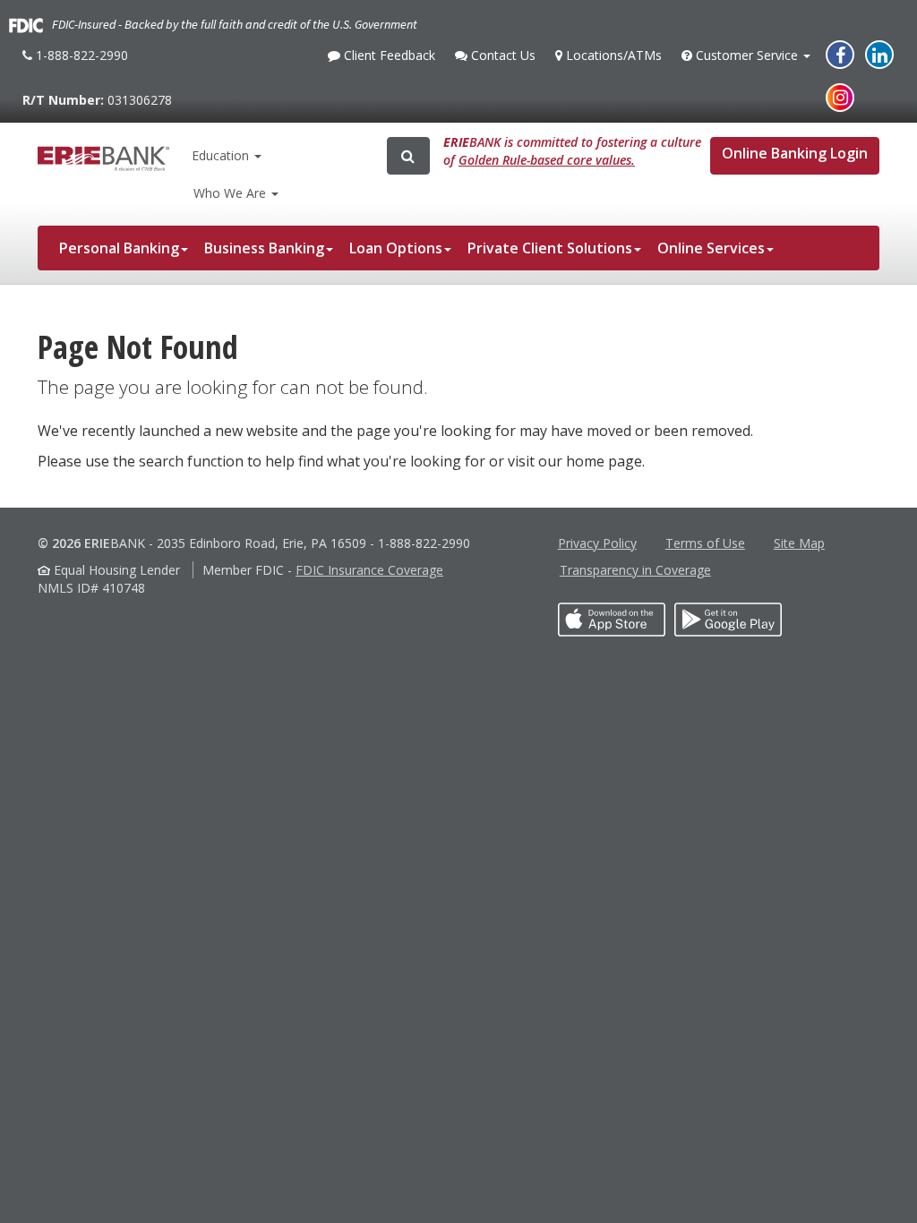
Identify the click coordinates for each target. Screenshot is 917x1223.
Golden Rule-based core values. (546, 159)
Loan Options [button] (395, 248)
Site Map (799, 543)
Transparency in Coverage (635, 569)
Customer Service (746, 60)
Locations (611, 55)
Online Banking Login (795, 153)
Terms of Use (705, 543)
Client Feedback (387, 60)
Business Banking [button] (264, 248)
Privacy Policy (597, 543)
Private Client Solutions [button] (549, 248)
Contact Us (501, 60)
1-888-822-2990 (79, 62)
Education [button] (220, 155)
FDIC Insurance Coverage (369, 569)
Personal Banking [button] (119, 248)
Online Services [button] (711, 248)
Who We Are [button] (231, 192)
